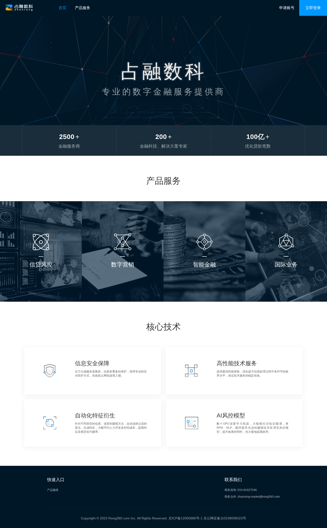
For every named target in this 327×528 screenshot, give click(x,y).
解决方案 (122, 288)
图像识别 (204, 280)
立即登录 (313, 8)
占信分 (41, 288)
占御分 (41, 280)
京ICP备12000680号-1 (186, 518)
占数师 (122, 280)
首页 (62, 8)
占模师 (41, 297)
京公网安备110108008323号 (224, 518)
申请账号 (286, 8)
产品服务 (82, 8)
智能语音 (204, 288)
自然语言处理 (204, 297)
